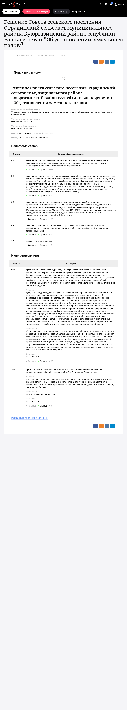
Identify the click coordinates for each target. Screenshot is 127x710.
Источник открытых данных (29, 417)
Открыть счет (79, 11)
